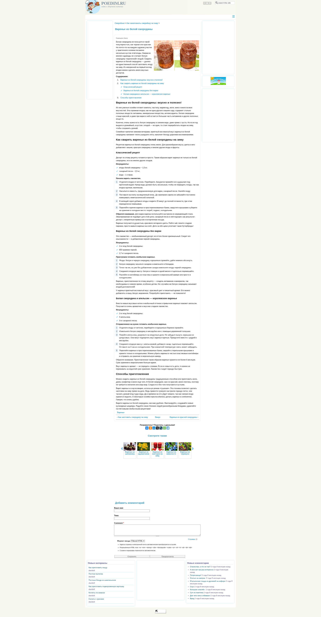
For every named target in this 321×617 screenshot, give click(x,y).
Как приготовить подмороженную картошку (106, 586)
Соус (192, 587)
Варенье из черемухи (185, 453)
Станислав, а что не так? (200, 567)
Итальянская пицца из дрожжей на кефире (207, 581)
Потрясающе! (195, 575)
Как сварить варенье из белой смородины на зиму (142, 83)
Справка (191, 539)
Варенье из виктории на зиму (157, 454)
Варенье (120, 412)
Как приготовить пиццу (98, 568)
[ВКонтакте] (146, 428)
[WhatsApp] (164, 428)
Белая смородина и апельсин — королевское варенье (147, 94)
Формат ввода (124, 541)
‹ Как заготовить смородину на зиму (132, 417)
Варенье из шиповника (130, 453)
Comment (119, 523)
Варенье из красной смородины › (184, 417)
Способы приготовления (130, 98)
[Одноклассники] (150, 428)
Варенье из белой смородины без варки (141, 90)
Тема (116, 515)
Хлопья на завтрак (198, 578)
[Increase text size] (210, 4)
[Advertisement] (157, 481)
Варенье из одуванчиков (143, 453)
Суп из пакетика (196, 593)
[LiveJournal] (160, 428)
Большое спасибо (197, 590)
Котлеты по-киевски (97, 593)
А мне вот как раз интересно (201, 570)
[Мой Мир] (153, 428)
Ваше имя (118, 508)
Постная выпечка (96, 574)
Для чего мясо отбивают (200, 596)
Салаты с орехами (96, 599)
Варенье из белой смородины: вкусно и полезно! (141, 80)
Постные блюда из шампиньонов (102, 580)
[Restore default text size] (207, 4)
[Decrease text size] (204, 4)
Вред (192, 598)
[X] (157, 428)
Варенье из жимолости (171, 453)
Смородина (119, 23)
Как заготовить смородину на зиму (142, 23)
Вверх (156, 417)
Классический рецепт (133, 87)
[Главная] (92, 13)
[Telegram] (167, 428)
